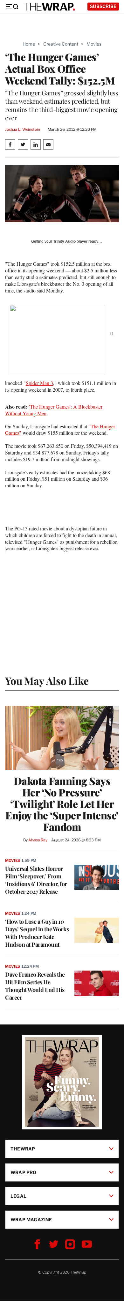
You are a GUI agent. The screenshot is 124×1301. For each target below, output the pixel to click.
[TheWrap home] (49, 7)
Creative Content (60, 44)
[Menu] (12, 7)
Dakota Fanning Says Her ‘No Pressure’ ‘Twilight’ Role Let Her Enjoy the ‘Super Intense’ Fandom (62, 803)
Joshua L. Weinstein (22, 129)
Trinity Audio (64, 241)
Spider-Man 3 (39, 383)
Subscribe (103, 6)
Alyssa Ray (37, 840)
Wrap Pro (23, 1172)
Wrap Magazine (31, 1219)
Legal (18, 1196)
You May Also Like (47, 680)
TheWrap (22, 1148)
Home (29, 44)
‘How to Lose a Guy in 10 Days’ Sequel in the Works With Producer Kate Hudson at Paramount (37, 933)
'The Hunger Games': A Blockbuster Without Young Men (53, 410)
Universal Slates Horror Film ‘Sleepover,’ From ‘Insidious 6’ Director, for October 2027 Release (36, 880)
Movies (93, 44)
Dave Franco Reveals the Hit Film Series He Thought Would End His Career (35, 986)
